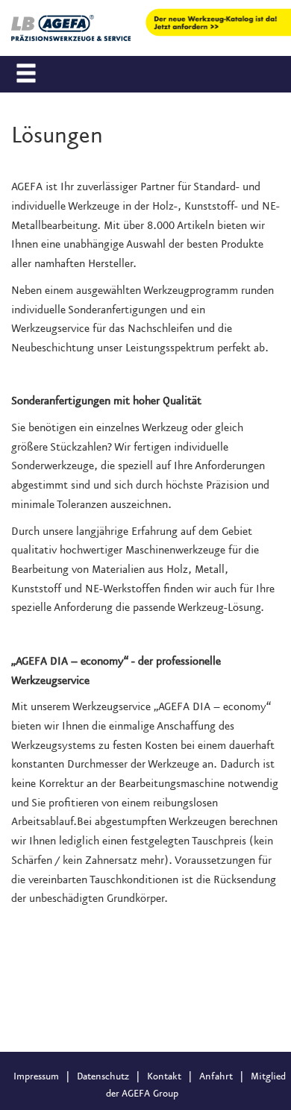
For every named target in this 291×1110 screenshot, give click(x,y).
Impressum (36, 1076)
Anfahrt (216, 1076)
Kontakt (164, 1076)
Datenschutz (103, 1076)
